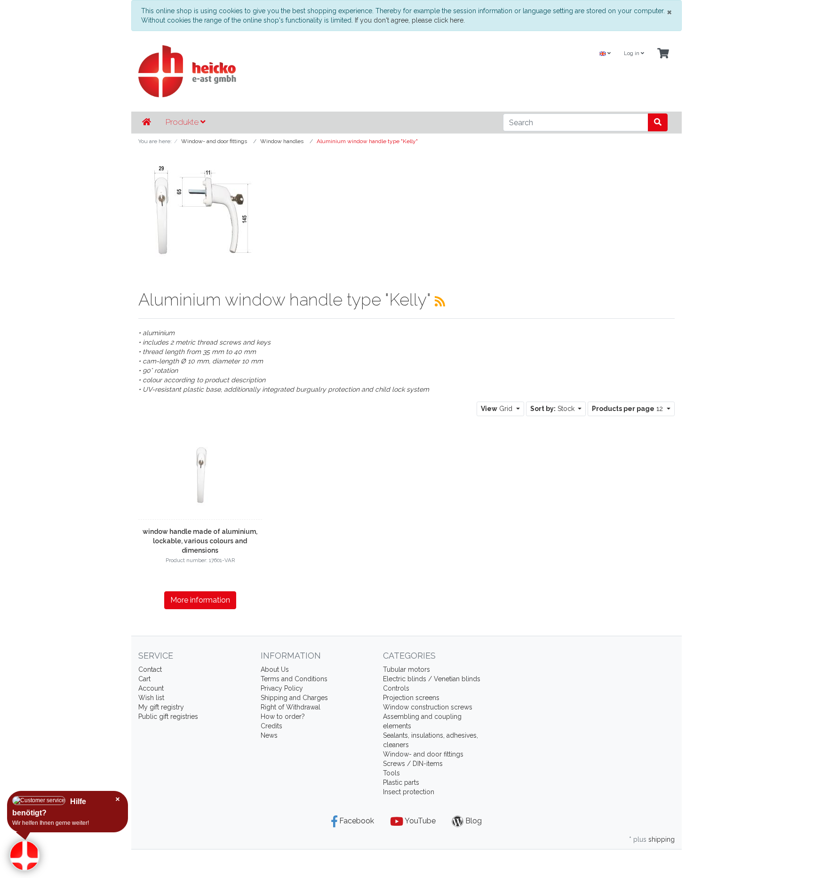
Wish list (151, 697)
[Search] (658, 122)
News (269, 735)
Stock (553, 408)
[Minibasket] (663, 54)
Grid (497, 408)
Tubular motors (406, 669)
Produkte (183, 122)
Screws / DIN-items (413, 763)
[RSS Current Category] (440, 301)
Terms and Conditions (294, 679)
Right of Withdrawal (290, 707)
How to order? (283, 716)
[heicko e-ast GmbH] (314, 71)
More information (200, 600)
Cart (144, 679)
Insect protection (408, 792)
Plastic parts (401, 782)
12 (628, 408)
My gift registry (161, 707)
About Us (275, 669)
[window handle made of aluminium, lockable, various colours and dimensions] (200, 471)
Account (151, 688)
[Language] (605, 54)
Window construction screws (427, 707)
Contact (150, 669)
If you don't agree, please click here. (410, 20)
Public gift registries (168, 716)
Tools (391, 773)
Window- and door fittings (423, 754)
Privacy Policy (282, 688)
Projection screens (411, 697)
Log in (632, 53)
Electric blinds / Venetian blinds (431, 679)
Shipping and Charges (294, 697)
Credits (271, 726)
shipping (661, 839)
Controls (396, 688)
